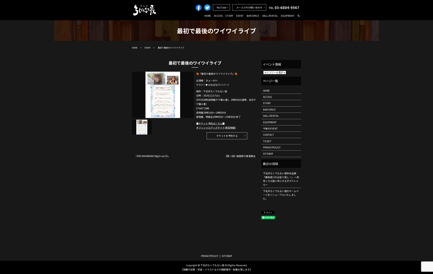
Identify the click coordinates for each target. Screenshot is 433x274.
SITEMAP (268, 153)
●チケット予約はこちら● (210, 123)
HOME (207, 15)
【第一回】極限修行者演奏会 (240, 156)
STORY (229, 15)
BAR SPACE (253, 15)
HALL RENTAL (270, 15)
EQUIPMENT (288, 15)
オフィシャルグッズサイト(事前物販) (216, 127)
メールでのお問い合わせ (249, 7)
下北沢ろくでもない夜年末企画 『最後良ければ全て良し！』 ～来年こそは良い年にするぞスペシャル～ (281, 179)
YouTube (221, 7)
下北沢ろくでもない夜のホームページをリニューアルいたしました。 (281, 194)
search (298, 15)
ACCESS (218, 15)
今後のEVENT (270, 128)
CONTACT (268, 134)
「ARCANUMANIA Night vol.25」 (152, 156)
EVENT (240, 15)
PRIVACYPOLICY (271, 147)
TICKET (267, 141)
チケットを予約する (227, 135)
